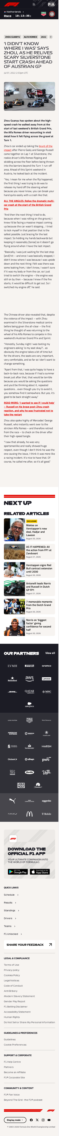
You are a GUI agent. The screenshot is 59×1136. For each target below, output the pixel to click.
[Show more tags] (51, 37)
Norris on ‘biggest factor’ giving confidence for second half (38, 624)
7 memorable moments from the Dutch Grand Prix (39, 605)
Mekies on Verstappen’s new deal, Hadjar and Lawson (36, 530)
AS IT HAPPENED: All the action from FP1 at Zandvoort (38, 550)
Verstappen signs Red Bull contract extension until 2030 (39, 568)
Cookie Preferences (15, 1045)
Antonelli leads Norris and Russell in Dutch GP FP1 (38, 587)
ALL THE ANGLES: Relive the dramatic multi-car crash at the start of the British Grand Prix (29, 205)
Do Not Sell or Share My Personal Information (29, 1022)
